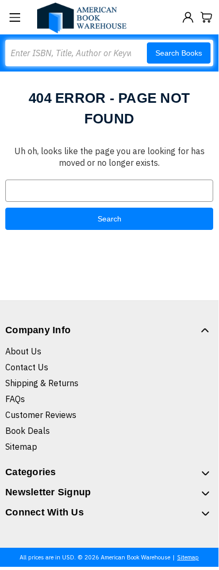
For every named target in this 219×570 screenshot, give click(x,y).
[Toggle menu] (14, 17)
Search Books (178, 53)
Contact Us (26, 367)
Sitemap (21, 446)
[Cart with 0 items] (206, 17)
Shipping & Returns (41, 383)
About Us (23, 351)
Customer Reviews (40, 414)
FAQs (15, 399)
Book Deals (27, 430)
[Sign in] (188, 17)
